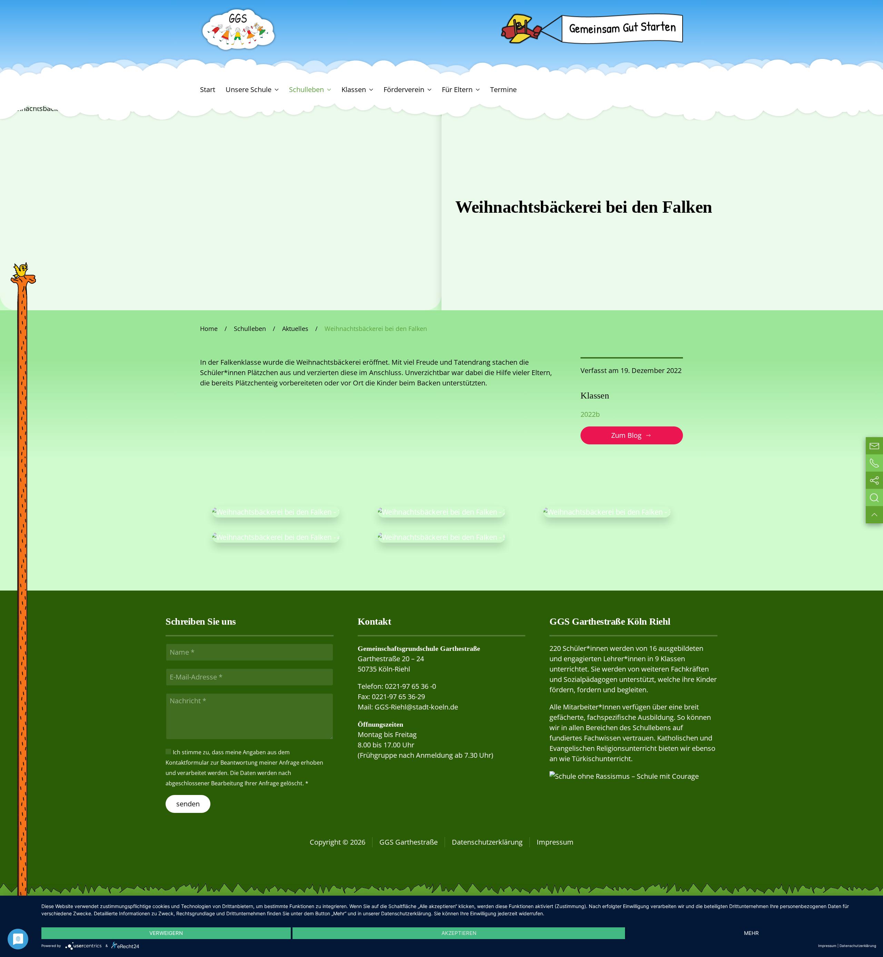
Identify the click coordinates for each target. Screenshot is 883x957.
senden (188, 803)
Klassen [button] (353, 89)
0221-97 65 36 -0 (410, 686)
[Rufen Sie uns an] (874, 463)
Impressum (555, 842)
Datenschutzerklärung (487, 842)
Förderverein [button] (404, 89)
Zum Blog (626, 435)
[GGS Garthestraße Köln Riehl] (238, 28)
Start (207, 89)
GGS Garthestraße (408, 842)
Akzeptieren (459, 933)
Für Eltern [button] (457, 89)
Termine (503, 89)
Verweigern (166, 933)
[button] (275, 511)
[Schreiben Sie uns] (874, 445)
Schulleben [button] (306, 89)
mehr (751, 933)
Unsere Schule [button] (248, 89)
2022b (590, 414)
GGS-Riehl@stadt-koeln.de (416, 707)
